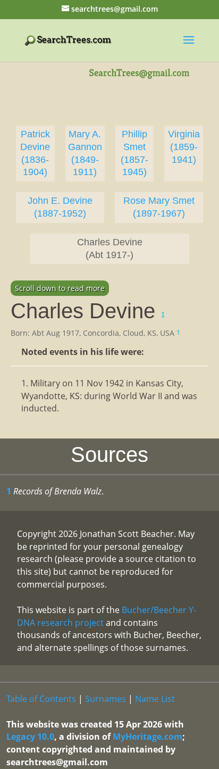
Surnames (105, 699)
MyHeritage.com (147, 736)
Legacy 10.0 (30, 736)
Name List (155, 699)
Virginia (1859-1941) (184, 147)
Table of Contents (41, 699)
